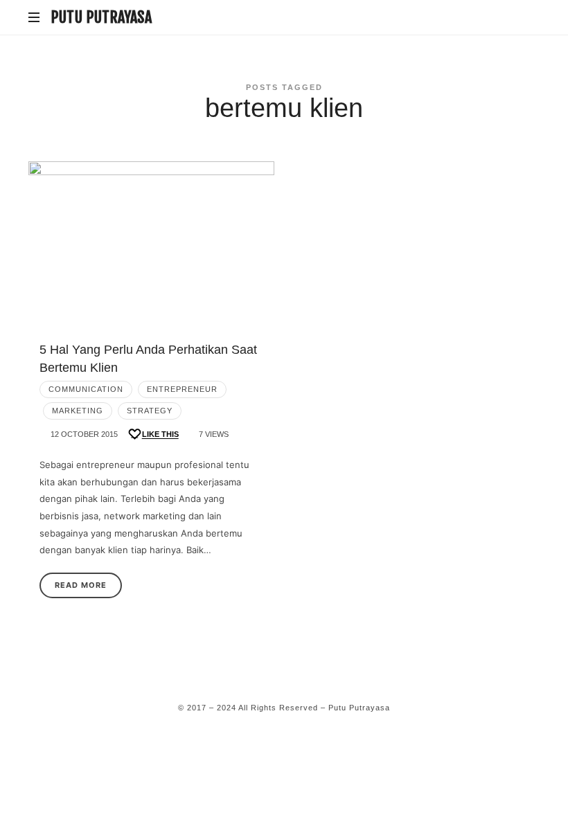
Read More (81, 585)
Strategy (149, 410)
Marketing (77, 410)
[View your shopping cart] (526, 18)
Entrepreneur (182, 389)
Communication (85, 389)
